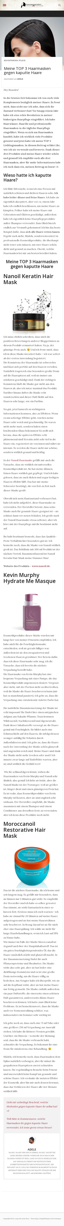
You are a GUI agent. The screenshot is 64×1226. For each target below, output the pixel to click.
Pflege (22, 60)
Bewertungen (11, 60)
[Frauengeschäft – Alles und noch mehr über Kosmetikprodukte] (32, 5)
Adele (20, 79)
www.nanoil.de (41, 566)
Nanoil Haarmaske (21, 460)
